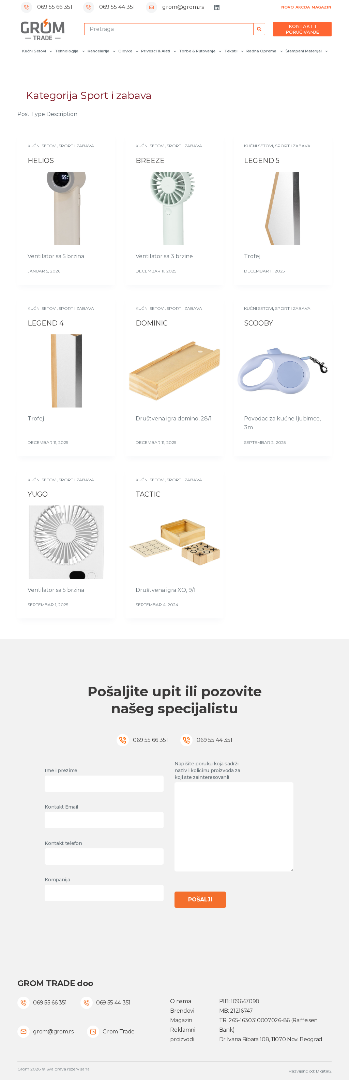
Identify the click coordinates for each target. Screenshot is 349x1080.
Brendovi (182, 1011)
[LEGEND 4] (66, 371)
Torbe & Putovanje (197, 51)
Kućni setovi (34, 51)
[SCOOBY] (283, 371)
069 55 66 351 (54, 7)
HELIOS (41, 160)
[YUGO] (66, 542)
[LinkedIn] (216, 7)
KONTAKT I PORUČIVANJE (302, 29)
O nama (180, 1001)
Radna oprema (261, 51)
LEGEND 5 (261, 160)
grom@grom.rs (183, 7)
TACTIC (148, 494)
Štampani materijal (304, 51)
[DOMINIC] (174, 371)
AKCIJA (302, 7)
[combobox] (169, 29)
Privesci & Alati (155, 51)
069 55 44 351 (117, 7)
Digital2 (324, 1071)
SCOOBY (258, 323)
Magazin (181, 1020)
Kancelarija (98, 51)
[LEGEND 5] (283, 208)
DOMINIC (152, 323)
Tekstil (231, 51)
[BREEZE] (174, 208)
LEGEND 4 (46, 323)
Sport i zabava (76, 145)
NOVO (287, 7)
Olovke (125, 51)
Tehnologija (66, 51)
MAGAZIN (321, 7)
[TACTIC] (174, 542)
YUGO (38, 494)
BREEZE (150, 160)
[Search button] (259, 29)
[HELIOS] (66, 208)
